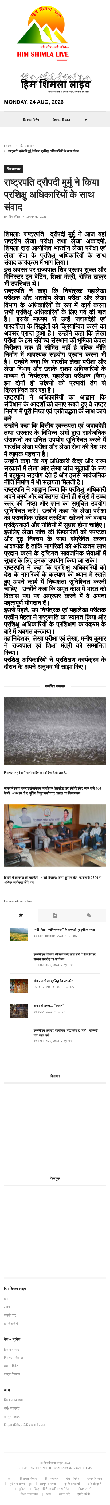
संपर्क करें (10, 1315)
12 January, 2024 (46, 1041)
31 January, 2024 (46, 965)
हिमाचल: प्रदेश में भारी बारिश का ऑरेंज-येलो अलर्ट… (36, 773)
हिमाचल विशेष (31, 120)
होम (6, 1299)
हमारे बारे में (83, 1494)
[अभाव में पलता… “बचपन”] (19, 1016)
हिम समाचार (27, 146)
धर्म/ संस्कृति (11, 1408)
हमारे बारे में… (12, 1324)
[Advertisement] (49, 1126)
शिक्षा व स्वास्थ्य (13, 1400)
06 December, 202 (47, 987)
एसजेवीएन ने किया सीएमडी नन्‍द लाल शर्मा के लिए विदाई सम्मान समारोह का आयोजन (65, 957)
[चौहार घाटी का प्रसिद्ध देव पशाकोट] (19, 992)
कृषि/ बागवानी (72, 1484)
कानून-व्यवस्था (12, 1417)
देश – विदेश (11, 1366)
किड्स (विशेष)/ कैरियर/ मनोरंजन (24, 1425)
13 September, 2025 (48, 935)
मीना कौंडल (14, 216)
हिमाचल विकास (61, 120)
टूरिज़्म (22, 1489)
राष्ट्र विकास (12, 1374)
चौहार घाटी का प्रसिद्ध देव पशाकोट (53, 981)
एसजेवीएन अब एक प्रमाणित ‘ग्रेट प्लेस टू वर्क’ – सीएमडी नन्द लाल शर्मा (66, 1033)
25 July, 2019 (43, 1011)
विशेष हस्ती (84, 1489)
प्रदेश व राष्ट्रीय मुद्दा (20, 1484)
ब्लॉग (7, 1307)
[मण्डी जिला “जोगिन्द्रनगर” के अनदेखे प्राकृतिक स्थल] (19, 940)
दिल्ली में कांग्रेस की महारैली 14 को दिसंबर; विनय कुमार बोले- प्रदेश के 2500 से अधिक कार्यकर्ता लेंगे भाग (52, 880)
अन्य (48, 1494)
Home (9, 146)
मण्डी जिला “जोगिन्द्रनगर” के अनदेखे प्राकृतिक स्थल (64, 930)
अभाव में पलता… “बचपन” (49, 1006)
